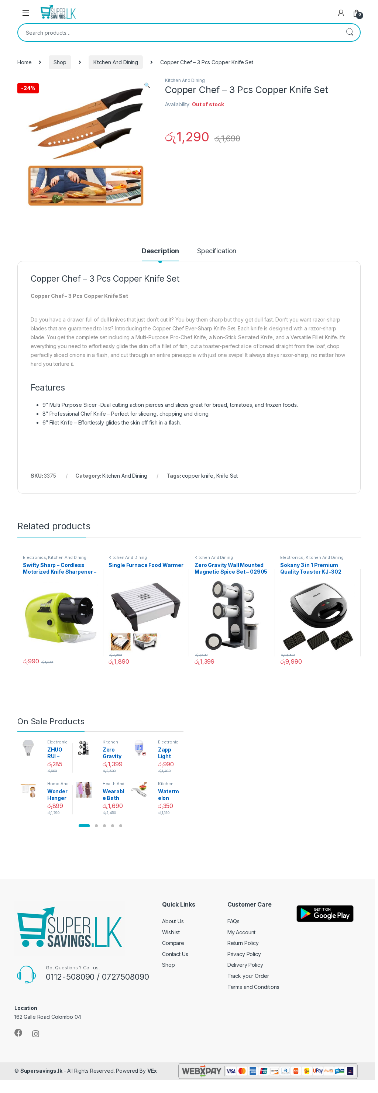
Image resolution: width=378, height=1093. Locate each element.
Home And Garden (58, 786)
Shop (60, 62)
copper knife (197, 475)
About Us (173, 921)
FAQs (233, 921)
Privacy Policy (244, 954)
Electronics (34, 557)
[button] (84, 825)
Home (24, 62)
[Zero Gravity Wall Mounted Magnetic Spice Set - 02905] (86, 748)
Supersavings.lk (41, 1071)
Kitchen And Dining (115, 62)
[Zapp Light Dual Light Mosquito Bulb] (141, 748)
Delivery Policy (245, 965)
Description (160, 251)
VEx (152, 1071)
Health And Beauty (114, 786)
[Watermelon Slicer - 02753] (141, 789)
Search (349, 32)
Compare (173, 943)
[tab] (160, 254)
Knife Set (227, 475)
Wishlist (171, 932)
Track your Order (248, 976)
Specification (216, 251)
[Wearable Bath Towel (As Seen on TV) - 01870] (86, 789)
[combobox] (178, 32)
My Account (241, 932)
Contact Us (175, 954)
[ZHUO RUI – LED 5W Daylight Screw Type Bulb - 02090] (30, 748)
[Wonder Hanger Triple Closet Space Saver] (30, 789)
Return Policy (243, 943)
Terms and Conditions (253, 987)
